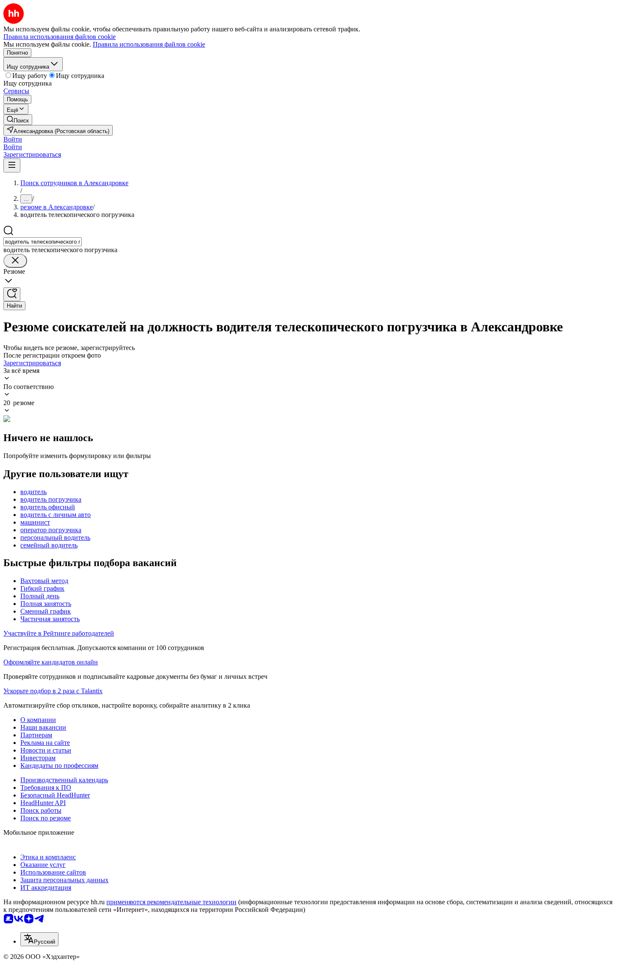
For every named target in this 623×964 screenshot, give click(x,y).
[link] (17, 119)
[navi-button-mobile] (11, 165)
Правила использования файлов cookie (149, 44)
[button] (12, 139)
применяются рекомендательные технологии (171, 902)
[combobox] (42, 241)
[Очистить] (15, 261)
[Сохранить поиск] (11, 294)
